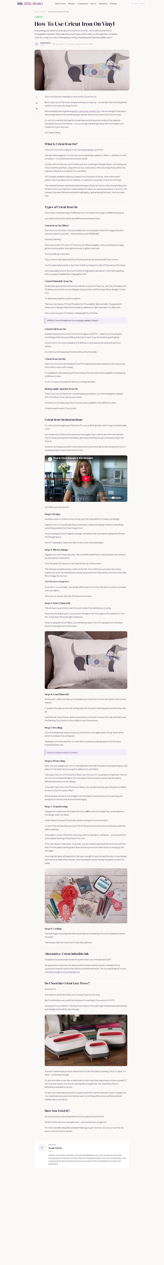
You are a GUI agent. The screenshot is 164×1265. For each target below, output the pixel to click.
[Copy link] (36, 114)
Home (36, 12)
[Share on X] (36, 97)
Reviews (71, 4)
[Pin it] (36, 109)
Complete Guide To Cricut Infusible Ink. (62, 972)
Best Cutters (60, 4)
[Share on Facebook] (36, 103)
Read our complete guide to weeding (62, 752)
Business (113, 4)
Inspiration (103, 4)
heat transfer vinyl (90, 149)
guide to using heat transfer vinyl (86, 111)
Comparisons (82, 4)
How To (93, 4)
